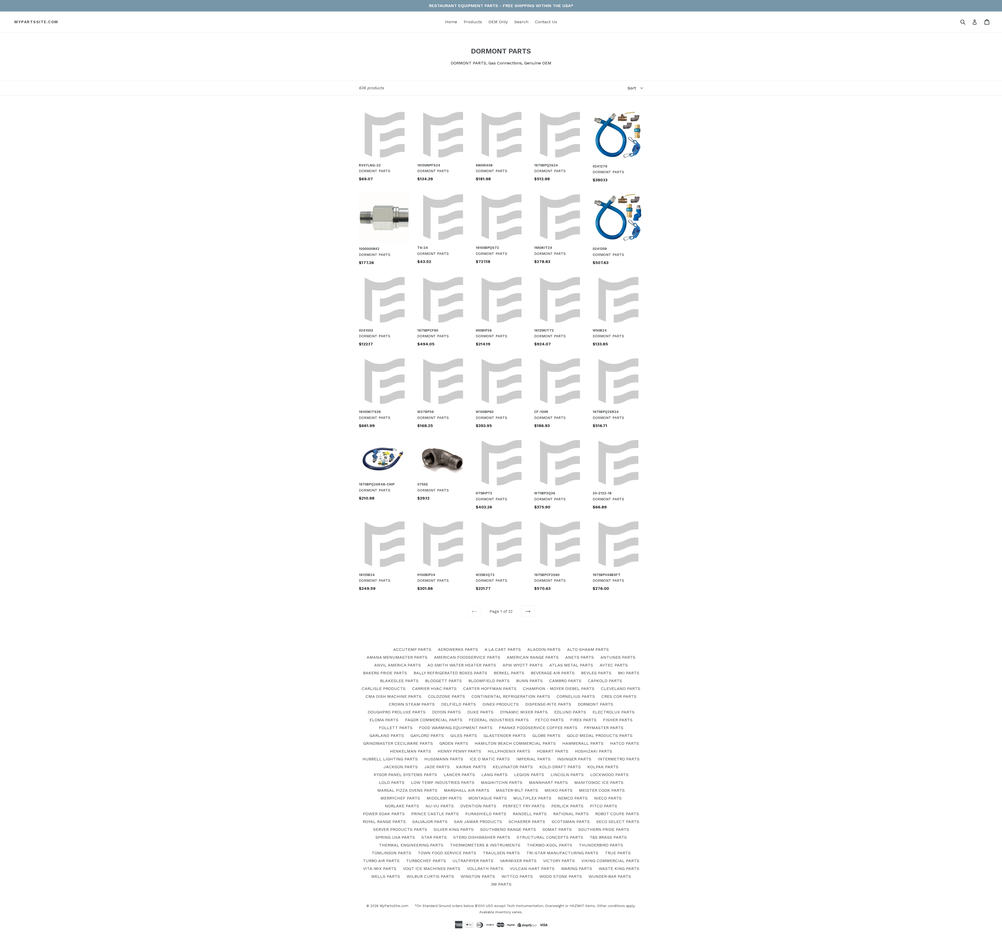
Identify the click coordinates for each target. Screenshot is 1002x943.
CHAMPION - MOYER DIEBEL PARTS (558, 688)
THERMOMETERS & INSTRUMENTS (485, 845)
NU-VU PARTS (440, 805)
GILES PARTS (463, 735)
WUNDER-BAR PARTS (609, 876)
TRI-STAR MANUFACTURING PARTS (562, 852)
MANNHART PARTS (548, 782)
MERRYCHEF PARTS (400, 798)
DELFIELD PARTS (458, 704)
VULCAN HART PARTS (532, 868)
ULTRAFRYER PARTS (472, 860)
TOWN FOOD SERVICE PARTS (447, 852)
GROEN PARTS (453, 743)
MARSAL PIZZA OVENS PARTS (407, 790)
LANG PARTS (494, 774)
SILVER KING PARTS (454, 829)
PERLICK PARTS (567, 805)
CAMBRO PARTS (565, 680)
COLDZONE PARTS (446, 696)
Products (473, 21)
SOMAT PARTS (557, 829)
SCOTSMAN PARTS (571, 821)
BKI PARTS (628, 672)
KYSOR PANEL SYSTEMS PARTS (405, 774)
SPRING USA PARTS (395, 837)
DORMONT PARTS (595, 704)
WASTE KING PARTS (619, 868)
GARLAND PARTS (386, 735)
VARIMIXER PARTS (518, 860)
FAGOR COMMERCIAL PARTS (433, 719)
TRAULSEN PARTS (501, 852)
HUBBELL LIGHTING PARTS (390, 758)
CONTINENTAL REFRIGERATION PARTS (511, 696)
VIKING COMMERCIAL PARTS (610, 860)
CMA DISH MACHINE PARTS (393, 696)
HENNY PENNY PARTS (459, 751)
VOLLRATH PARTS (485, 868)
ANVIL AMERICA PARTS (397, 665)
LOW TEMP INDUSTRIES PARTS (442, 782)
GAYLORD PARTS (427, 735)
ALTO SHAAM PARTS (588, 649)
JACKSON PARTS (401, 766)
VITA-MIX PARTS (379, 868)
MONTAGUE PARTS (487, 798)
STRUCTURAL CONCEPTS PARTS (550, 837)
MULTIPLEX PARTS (532, 798)
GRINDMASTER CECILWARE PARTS (398, 743)
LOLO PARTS (391, 782)
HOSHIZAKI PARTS (593, 751)
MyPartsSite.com (36, 22)
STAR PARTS (434, 837)
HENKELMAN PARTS (410, 751)
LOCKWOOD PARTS (609, 774)
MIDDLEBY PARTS (444, 798)
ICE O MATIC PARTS (490, 758)
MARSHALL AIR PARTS (466, 790)
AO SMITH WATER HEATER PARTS (461, 665)
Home (451, 21)
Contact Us (546, 21)
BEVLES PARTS (596, 672)
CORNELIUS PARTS (576, 696)
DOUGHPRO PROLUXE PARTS (397, 712)
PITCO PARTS (603, 805)
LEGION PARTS (529, 774)
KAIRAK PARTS (471, 766)
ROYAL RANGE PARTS (384, 821)
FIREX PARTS (583, 719)
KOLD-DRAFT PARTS (560, 766)
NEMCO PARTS (573, 798)
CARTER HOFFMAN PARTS (489, 688)
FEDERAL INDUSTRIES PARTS (499, 719)
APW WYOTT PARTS (523, 665)
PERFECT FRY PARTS (524, 805)
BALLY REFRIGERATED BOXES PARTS (450, 672)
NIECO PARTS (608, 798)
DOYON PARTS (446, 712)
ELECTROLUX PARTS (614, 712)
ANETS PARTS (579, 657)
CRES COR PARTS (618, 696)
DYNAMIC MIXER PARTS (524, 712)
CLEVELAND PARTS (620, 688)
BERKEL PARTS (509, 672)
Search (521, 21)
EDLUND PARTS (570, 712)
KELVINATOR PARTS (513, 766)
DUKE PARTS (480, 712)
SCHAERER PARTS (527, 821)
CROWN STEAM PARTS (412, 704)
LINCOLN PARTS (567, 774)
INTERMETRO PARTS (619, 758)
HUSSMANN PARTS (443, 758)
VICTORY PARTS (559, 860)
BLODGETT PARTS (443, 680)
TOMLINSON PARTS (391, 852)
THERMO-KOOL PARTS (549, 845)
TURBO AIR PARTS (381, 860)
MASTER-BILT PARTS (517, 790)
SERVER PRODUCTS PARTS (400, 829)
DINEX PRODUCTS (500, 704)
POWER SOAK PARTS (384, 813)
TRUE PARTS (618, 852)
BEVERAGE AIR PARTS (553, 672)
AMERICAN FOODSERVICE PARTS (467, 657)
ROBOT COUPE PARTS (617, 813)
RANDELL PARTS (530, 813)
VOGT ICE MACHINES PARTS (431, 868)
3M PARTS (501, 884)
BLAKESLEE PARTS (399, 680)
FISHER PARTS (618, 719)
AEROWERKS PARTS (458, 649)
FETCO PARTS (549, 719)
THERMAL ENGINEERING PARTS (411, 845)
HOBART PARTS (552, 751)
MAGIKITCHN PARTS (501, 782)
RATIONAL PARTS (571, 813)
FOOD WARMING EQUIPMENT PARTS (455, 727)
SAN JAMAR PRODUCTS (478, 821)
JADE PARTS (437, 766)
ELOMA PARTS (383, 719)
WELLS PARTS (385, 876)
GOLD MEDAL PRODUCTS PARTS (600, 735)
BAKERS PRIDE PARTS (385, 672)
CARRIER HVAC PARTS (434, 688)
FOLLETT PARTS (396, 727)
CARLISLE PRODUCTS (383, 688)
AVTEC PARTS (614, 665)
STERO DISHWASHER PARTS (481, 837)
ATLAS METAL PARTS (571, 665)
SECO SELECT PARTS (617, 821)
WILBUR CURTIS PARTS (430, 876)
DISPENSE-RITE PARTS (548, 704)
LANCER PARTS (459, 774)
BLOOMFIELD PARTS (489, 680)
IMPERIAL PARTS (533, 758)
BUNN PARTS (529, 680)
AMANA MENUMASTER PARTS (397, 657)
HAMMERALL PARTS (583, 743)
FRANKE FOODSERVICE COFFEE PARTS (538, 727)
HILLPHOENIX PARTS (509, 751)
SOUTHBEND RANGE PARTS (508, 829)
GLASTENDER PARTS (505, 735)
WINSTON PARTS (478, 876)
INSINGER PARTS (574, 758)
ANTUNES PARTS (617, 657)
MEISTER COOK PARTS (602, 790)
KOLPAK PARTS (602, 766)
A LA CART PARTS (503, 649)
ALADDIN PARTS (543, 649)
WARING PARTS (576, 868)
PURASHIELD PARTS (485, 813)
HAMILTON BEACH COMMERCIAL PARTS (515, 743)
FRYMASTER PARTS (603, 727)
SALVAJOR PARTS (430, 821)
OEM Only (498, 21)
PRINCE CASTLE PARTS (435, 813)
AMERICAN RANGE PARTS (533, 657)
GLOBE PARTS (546, 735)
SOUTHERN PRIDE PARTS (603, 829)
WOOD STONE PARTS (560, 876)
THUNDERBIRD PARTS (601, 845)
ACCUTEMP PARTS (412, 649)
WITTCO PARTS (517, 876)
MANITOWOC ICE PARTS (598, 782)
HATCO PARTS (624, 743)
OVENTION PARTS (478, 805)
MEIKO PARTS (558, 790)
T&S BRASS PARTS (608, 837)
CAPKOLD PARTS (605, 680)
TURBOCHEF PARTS (426, 860)
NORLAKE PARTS (402, 805)
